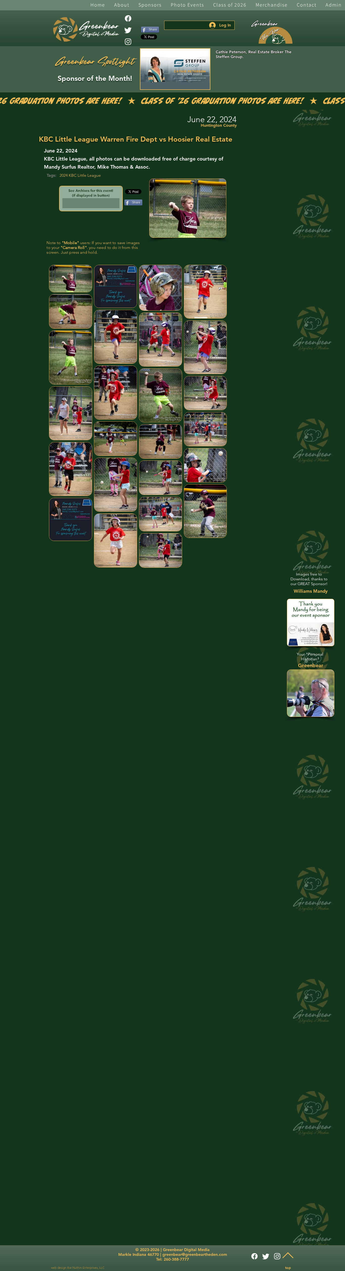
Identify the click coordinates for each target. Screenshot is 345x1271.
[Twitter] (128, 30)
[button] (122, 5)
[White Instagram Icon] (128, 41)
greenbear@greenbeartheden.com (194, 1254)
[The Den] (275, 35)
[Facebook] (128, 18)
